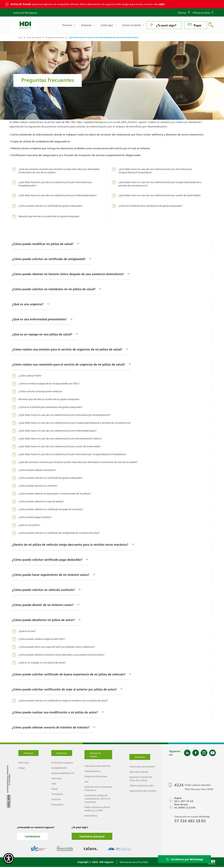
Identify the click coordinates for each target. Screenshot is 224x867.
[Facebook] (195, 753)
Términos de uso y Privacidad (133, 861)
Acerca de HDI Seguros (25, 12)
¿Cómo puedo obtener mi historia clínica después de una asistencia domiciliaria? (68, 274)
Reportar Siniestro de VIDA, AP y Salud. (140, 778)
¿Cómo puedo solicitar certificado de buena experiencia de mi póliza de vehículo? (68, 674)
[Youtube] (212, 753)
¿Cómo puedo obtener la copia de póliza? (41, 501)
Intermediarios (92, 771)
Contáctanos (32, 836)
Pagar (198, 25)
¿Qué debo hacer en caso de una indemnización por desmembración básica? (60, 438)
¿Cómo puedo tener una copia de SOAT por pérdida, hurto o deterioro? (57, 646)
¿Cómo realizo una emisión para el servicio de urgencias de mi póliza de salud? (67, 349)
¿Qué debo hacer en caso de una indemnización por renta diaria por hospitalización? (55, 183)
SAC (86, 781)
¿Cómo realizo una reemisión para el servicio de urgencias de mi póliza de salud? (68, 364)
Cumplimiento (59, 767)
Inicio (20, 37)
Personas (28, 753)
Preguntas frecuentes (55, 37)
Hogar (21, 767)
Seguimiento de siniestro (142, 790)
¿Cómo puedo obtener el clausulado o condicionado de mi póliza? (55, 493)
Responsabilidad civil (62, 773)
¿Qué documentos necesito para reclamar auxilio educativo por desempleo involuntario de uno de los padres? (59, 170)
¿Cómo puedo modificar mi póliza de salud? (42, 244)
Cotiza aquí (107, 25)
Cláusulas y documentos (97, 765)
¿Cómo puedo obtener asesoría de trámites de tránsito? (50, 727)
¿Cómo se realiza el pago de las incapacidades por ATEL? (49, 383)
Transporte (57, 794)
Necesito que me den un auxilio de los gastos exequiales (49, 216)
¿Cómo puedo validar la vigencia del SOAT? (42, 639)
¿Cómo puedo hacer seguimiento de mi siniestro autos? (50, 574)
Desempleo (57, 804)
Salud (54, 788)
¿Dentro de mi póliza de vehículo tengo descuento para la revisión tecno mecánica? (70, 544)
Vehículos (23, 762)
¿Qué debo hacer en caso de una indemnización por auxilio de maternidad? (160, 195)
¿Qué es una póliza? (29, 525)
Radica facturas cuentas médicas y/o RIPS (97, 808)
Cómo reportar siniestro (142, 766)
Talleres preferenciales (141, 785)
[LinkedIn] (187, 753)
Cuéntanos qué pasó (92, 836)
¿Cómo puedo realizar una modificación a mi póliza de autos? (55, 712)
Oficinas (182, 12)
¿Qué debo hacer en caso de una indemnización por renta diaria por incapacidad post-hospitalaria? (155, 170)
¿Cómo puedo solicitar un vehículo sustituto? (43, 590)
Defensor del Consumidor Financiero (98, 788)
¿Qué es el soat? (27, 631)
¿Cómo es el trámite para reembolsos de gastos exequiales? (151, 205)
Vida (53, 783)
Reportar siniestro (139, 771)
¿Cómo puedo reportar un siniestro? (38, 485)
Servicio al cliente (131, 25)
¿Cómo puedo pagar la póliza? (35, 517)
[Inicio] (23, 25)
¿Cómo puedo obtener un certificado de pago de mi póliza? (51, 509)
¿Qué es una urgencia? (27, 304)
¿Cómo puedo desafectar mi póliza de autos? (43, 620)
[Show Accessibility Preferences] (8, 858)
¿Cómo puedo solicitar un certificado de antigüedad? (48, 259)
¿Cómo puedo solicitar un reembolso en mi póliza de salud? (53, 289)
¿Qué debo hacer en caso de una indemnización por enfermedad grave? (58, 195)
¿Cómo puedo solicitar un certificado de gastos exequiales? (51, 205)
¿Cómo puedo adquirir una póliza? (37, 469)
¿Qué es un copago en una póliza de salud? (42, 334)
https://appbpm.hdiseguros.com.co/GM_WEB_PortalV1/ (107, 122)
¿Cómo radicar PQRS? (30, 375)
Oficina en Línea (201, 12)
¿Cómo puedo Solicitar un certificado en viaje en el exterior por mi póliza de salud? (63, 700)
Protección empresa (62, 762)
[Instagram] (204, 753)
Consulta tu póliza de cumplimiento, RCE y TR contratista (97, 798)
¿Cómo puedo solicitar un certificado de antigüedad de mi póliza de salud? (59, 532)
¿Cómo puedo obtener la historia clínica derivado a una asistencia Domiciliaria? (61, 654)
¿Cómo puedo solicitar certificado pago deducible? (47, 559)
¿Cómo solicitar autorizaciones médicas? (40, 391)
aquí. (162, 4)
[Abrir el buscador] (211, 25)
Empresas (62, 753)
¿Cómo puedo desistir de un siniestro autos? (42, 605)
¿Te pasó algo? (166, 25)
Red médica (90, 815)
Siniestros (140, 757)
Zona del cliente (34, 37)
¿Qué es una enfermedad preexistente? (39, 319)
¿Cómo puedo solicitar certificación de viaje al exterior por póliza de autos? (64, 689)
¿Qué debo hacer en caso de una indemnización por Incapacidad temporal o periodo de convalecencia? (160, 183)
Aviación (56, 799)
